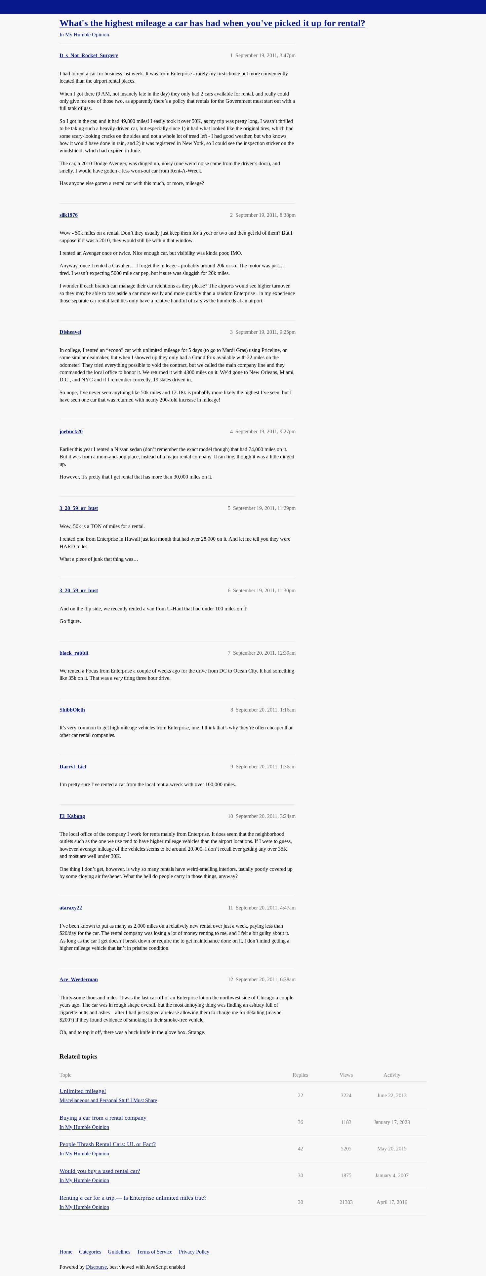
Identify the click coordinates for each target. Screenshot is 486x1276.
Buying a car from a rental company (103, 1117)
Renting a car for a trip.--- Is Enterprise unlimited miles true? (133, 1197)
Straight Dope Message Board (34, 7)
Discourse (96, 1267)
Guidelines (119, 1252)
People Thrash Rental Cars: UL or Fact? (108, 1144)
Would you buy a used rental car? (100, 1171)
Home (66, 1252)
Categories (90, 1252)
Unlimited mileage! (83, 1091)
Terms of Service (154, 1252)
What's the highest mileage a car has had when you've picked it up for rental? (212, 23)
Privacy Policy (194, 1252)
